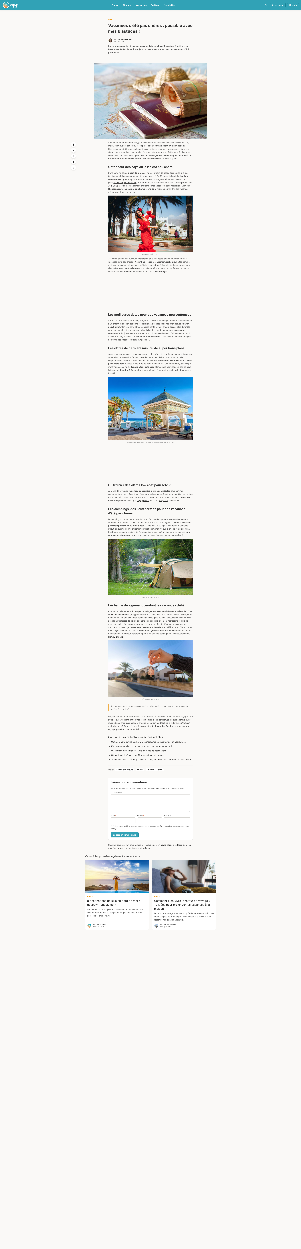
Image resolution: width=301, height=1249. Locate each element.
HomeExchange (115, 637)
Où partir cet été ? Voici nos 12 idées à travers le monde (137, 755)
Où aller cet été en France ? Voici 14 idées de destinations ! (139, 751)
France (115, 5)
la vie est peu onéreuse (125, 182)
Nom (113, 815)
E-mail (140, 815)
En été (140, 770)
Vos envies (141, 5)
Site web (167, 815)
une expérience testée (118, 614)
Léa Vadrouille (171, 924)
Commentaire (117, 792)
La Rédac (103, 924)
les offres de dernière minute (165, 354)
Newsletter (169, 5)
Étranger (127, 5)
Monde (111, 19)
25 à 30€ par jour (116, 186)
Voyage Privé (143, 500)
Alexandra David (126, 39)
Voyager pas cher (154, 770)
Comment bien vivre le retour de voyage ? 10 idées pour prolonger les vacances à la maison (182, 904)
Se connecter (277, 5)
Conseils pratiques (124, 770)
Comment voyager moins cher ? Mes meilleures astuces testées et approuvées (148, 742)
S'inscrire (293, 5)
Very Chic (163, 500)
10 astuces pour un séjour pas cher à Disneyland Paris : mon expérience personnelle (151, 759)
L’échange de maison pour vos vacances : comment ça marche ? (141, 746)
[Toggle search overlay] (266, 5)
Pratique (155, 5)
